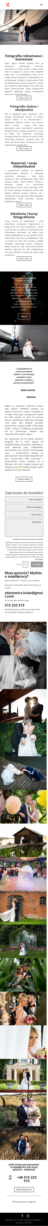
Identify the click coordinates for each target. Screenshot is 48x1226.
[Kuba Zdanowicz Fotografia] (24, 1202)
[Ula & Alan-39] (23, 688)
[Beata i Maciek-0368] (23, 1125)
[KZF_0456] (23, 655)
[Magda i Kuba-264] (23, 1092)
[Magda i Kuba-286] (23, 755)
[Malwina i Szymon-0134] (23, 1025)
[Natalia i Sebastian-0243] (23, 856)
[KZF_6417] (23, 789)
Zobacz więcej (24, 98)
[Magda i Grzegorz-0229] (23, 1159)
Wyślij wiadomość (24, 1189)
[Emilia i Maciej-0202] (23, 957)
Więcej (24, 316)
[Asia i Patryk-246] (23, 823)
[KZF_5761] (23, 991)
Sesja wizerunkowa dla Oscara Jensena (24, 279)
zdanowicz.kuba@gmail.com (24, 594)
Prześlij (37, 564)
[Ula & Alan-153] (23, 722)
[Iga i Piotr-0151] (23, 890)
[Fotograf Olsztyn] (23, 924)
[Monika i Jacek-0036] (23, 1058)
